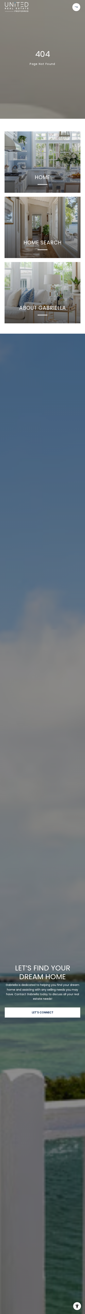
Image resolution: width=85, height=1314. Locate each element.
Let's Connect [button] (42, 1012)
